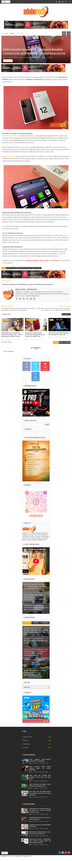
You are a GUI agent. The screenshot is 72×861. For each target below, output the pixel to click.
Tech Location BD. (15, 856)
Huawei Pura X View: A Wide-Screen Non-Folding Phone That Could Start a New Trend (35, 334)
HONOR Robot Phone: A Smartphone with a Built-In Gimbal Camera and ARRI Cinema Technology (40, 841)
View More (67, 314)
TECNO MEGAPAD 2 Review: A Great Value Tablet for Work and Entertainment (35, 586)
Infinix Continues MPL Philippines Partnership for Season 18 (58, 333)
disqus (61, 342)
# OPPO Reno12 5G (11, 268)
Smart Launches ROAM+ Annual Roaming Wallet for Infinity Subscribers (40, 768)
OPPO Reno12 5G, (27, 57)
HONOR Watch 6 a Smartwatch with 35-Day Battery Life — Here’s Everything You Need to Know (11, 334)
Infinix (51, 320)
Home (6, 33)
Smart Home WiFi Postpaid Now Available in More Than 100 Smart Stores (40, 777)
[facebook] (65, 1)
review (25, 747)
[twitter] (62, 1)
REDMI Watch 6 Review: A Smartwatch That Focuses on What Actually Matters (35, 608)
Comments (45, 623)
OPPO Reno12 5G (10, 156)
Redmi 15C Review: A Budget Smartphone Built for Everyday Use (35, 673)
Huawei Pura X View (31, 320)
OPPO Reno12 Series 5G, (39, 57)
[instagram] (56, 1)
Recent (35, 623)
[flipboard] (69, 1)
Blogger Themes (50, 859)
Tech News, (49, 57)
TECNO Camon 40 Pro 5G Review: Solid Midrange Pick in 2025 (36, 641)
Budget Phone (28, 737)
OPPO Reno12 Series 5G (12, 136)
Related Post (7, 314)
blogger (56, 342)
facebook (67, 342)
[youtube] (59, 1)
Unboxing (26, 744)
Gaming (25, 740)
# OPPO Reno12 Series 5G (25, 268)
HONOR (4, 320)
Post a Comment (8, 351)
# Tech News (37, 268)
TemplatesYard (32, 859)
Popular (27, 623)
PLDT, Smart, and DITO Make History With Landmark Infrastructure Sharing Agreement (40, 793)
